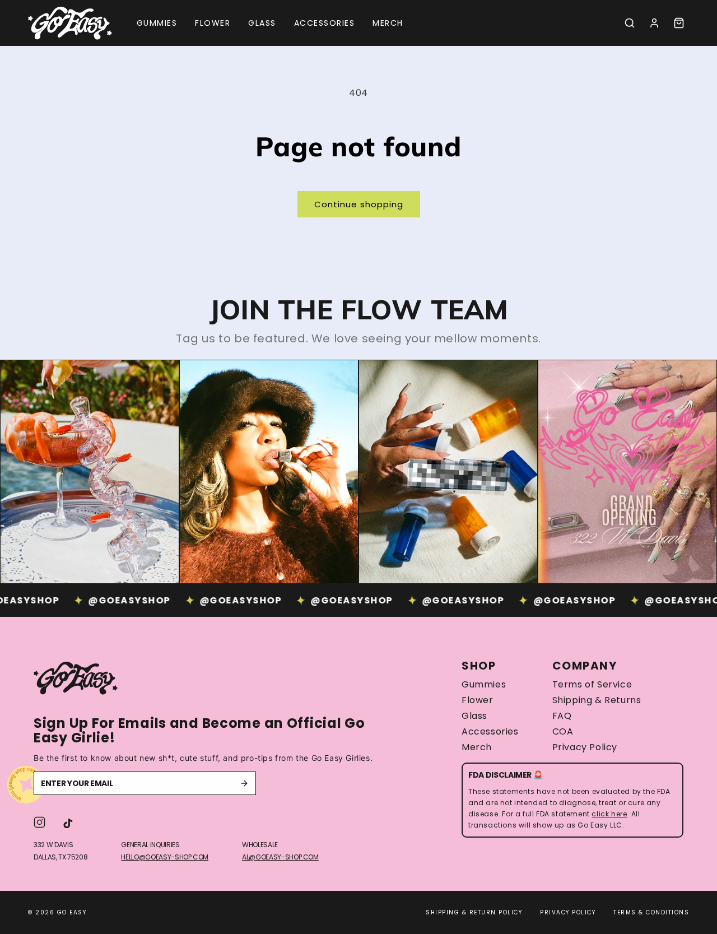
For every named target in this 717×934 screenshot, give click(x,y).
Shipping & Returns (596, 700)
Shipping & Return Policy (474, 912)
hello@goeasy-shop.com (164, 857)
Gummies (484, 684)
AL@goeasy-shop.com (280, 857)
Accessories (490, 731)
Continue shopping (358, 204)
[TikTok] (68, 822)
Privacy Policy (584, 747)
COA (563, 731)
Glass (474, 716)
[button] (629, 23)
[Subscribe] (244, 783)
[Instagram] (39, 822)
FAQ (562, 716)
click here (609, 814)
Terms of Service (592, 684)
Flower (477, 700)
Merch (477, 747)
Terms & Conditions (651, 912)
